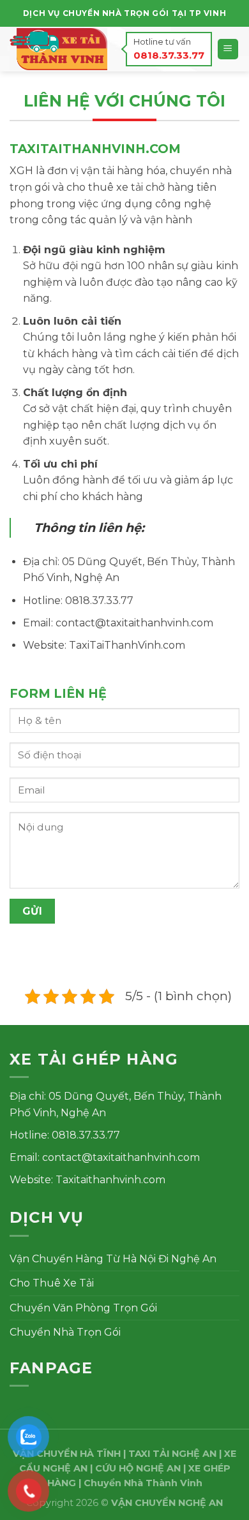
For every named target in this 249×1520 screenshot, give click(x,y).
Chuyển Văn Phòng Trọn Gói (83, 1308)
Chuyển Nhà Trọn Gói (65, 1332)
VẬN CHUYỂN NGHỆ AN (167, 1503)
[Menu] (228, 49)
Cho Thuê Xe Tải (52, 1283)
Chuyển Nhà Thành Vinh (143, 1483)
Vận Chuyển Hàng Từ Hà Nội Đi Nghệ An (113, 1259)
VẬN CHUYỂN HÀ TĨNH (67, 1453)
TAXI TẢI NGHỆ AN (172, 1453)
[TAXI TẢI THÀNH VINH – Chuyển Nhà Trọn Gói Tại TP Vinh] (59, 49)
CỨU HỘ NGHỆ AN (138, 1468)
